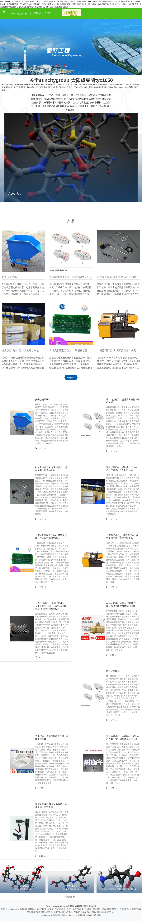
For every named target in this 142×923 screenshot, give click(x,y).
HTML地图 (92, 906)
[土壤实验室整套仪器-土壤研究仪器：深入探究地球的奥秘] (71, 325)
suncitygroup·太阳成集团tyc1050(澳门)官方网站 (20, 84)
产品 (71, 221)
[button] (139, 47)
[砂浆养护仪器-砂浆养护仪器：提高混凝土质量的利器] (118, 246)
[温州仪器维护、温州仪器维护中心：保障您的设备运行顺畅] (23, 325)
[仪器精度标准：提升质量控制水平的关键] (71, 251)
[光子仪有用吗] (23, 252)
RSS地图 (84, 906)
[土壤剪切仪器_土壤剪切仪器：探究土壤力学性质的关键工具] (118, 325)
